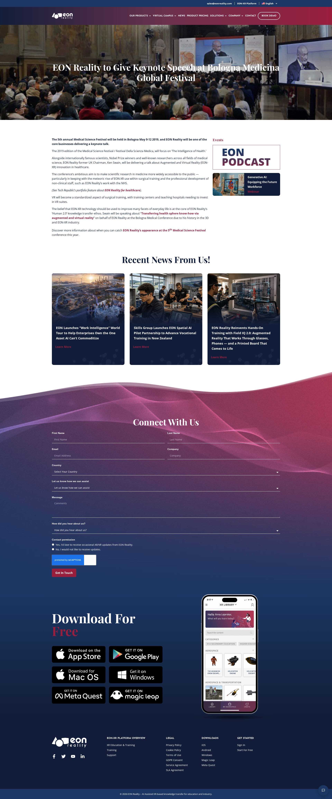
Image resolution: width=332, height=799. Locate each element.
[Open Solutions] (226, 16)
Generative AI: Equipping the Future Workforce (262, 182)
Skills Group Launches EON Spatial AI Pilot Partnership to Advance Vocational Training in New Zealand (165, 333)
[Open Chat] (323, 790)
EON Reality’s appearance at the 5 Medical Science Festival (164, 230)
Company (173, 449)
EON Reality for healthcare (122, 190)
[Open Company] (242, 16)
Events (218, 139)
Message (57, 497)
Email (55, 449)
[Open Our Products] (150, 16)
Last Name (173, 433)
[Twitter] (63, 756)
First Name (58, 433)
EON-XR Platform (246, 3)
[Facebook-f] (54, 756)
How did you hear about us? (68, 523)
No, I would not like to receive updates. (78, 549)
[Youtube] (73, 756)
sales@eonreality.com (219, 3)
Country (56, 465)
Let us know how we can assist (70, 481)
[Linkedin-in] (82, 756)
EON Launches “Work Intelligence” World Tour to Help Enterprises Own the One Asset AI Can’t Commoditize (88, 333)
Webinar (253, 192)
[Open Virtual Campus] (175, 16)
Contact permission (63, 539)
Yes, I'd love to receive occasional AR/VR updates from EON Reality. (94, 544)
